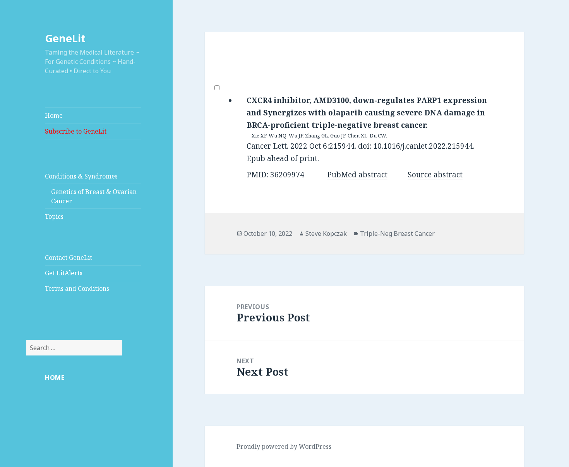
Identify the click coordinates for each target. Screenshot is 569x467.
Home (54, 115)
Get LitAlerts (63, 273)
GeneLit (65, 38)
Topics (54, 216)
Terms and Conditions (77, 288)
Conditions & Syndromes (81, 176)
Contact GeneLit (68, 257)
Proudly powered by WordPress (284, 446)
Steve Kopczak (326, 233)
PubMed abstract (357, 175)
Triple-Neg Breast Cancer (397, 233)
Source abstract (435, 175)
